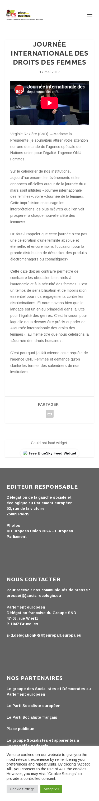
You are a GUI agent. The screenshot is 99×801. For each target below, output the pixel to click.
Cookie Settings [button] (22, 789)
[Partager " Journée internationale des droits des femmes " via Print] (49, 413)
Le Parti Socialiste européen (33, 706)
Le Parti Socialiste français (32, 717)
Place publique (20, 729)
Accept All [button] (51, 789)
